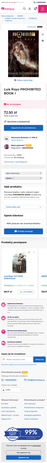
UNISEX (20, 16)
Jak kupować (30, 404)
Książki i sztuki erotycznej (15, 18)
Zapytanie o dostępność (18, 121)
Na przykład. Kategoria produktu (21, 21)
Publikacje (33, 18)
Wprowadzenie (7, 16)
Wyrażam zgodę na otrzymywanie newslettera (18, 364)
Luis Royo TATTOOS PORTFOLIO (13, 277)
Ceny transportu (8, 411)
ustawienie (36, 445)
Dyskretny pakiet (8, 407)
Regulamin (6, 419)
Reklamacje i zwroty (10, 415)
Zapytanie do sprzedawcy (23, 128)
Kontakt (4, 404)
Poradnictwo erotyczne (34, 407)
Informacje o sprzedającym (16, 162)
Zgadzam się (23, 457)
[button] (24, 9)
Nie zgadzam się (23, 453)
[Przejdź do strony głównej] (7, 8)
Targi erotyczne (30, 411)
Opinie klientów (31, 419)
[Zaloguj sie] (29, 9)
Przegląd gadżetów (32, 415)
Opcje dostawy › (17, 140)
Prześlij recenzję (25, 231)
